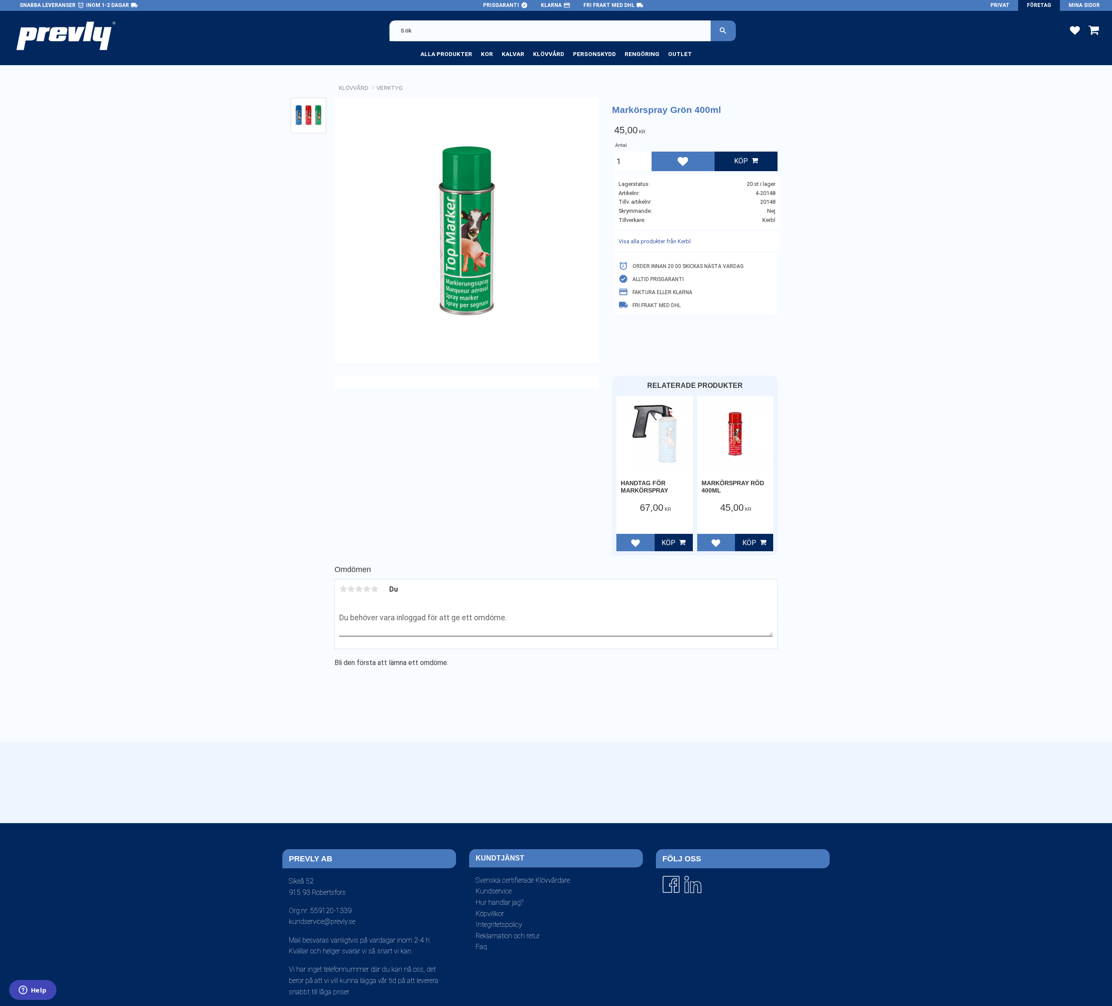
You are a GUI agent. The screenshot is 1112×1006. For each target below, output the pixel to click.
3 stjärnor (359, 589)
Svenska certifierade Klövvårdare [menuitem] (523, 880)
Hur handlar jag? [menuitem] (499, 902)
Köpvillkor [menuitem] (490, 914)
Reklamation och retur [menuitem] (508, 936)
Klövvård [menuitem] (548, 53)
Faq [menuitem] (481, 947)
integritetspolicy (542, 830)
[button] (1075, 29)
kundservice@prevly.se (322, 921)
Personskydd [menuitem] (594, 53)
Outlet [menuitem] (680, 53)
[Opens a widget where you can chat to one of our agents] (32, 991)
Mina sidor (1084, 5)
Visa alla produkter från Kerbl (655, 241)
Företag (1039, 5)
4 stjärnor (367, 589)
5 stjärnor (374, 589)
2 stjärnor (351, 589)
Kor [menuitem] (487, 53)
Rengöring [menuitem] (642, 53)
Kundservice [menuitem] (494, 891)
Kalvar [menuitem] (513, 53)
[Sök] (723, 30)
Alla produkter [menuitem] (446, 53)
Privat (999, 5)
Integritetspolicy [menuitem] (499, 924)
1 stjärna (343, 589)
